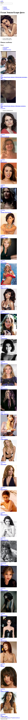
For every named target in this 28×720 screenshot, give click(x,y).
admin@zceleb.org (16, 717)
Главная (5, 7)
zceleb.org (8, 717)
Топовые (5, 48)
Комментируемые (7, 49)
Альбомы (5, 8)
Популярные (6, 47)
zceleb (2, 1)
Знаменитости (6, 9)
